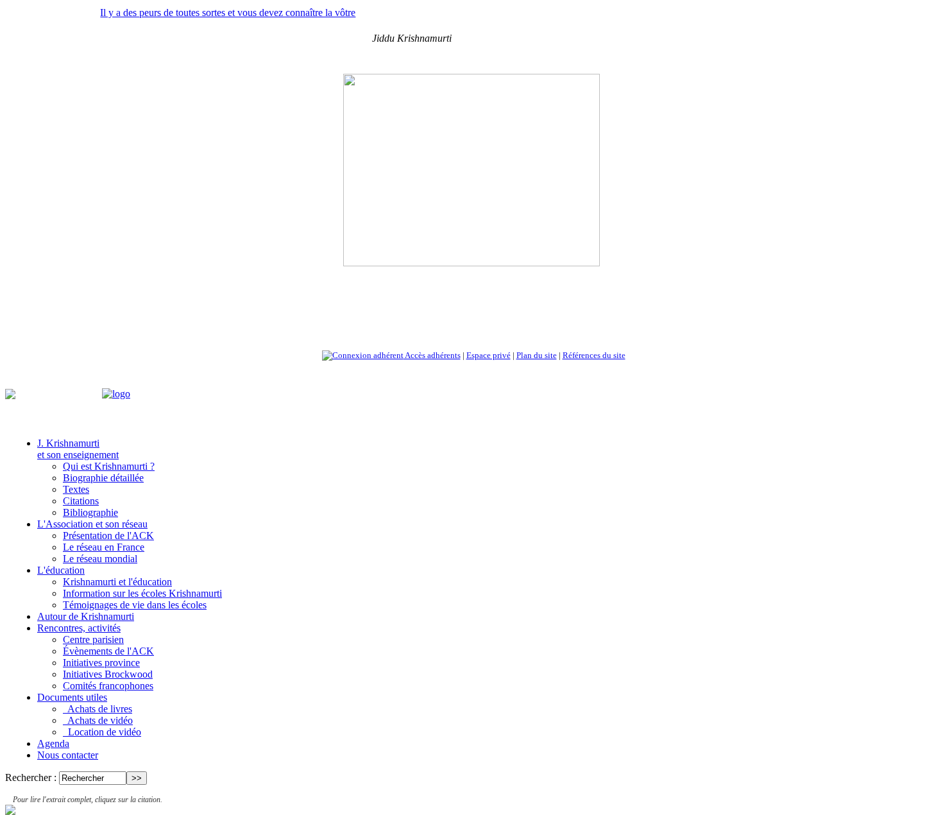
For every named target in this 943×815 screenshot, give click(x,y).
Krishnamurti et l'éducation (117, 581)
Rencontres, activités (79, 627)
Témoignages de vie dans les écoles (135, 604)
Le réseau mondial (100, 558)
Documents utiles (72, 697)
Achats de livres (97, 708)
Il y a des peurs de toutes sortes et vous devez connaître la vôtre (227, 12)
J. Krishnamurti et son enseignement (78, 449)
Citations (81, 500)
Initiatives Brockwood (108, 674)
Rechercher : (30, 777)
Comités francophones (108, 685)
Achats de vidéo (98, 720)
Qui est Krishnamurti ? (109, 466)
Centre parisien (93, 639)
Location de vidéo (102, 731)
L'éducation (61, 570)
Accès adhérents (432, 355)
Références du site (594, 355)
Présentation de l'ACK (108, 535)
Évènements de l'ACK (108, 651)
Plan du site (536, 355)
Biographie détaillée (103, 477)
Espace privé (488, 355)
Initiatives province (101, 662)
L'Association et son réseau (92, 524)
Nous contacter (67, 755)
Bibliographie (90, 512)
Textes (76, 489)
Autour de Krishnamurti (85, 616)
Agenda (53, 743)
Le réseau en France (103, 547)
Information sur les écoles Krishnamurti (142, 593)
